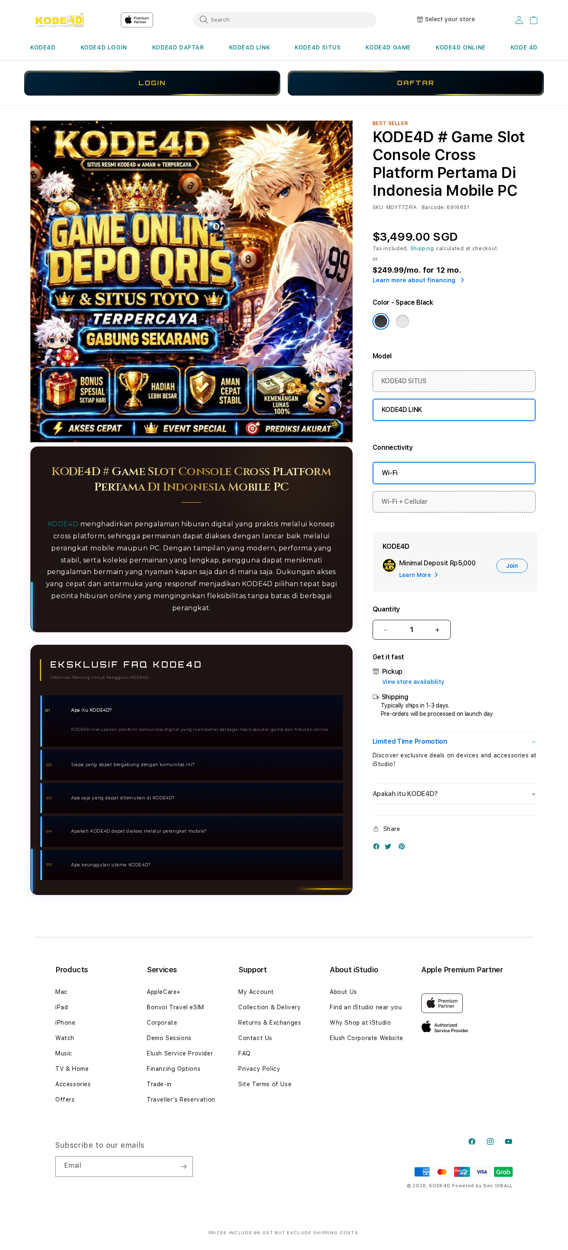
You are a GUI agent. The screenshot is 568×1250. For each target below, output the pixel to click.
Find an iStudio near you (366, 1007)
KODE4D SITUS (318, 47)
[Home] (59, 19)
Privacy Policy (259, 1068)
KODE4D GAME (388, 47)
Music (63, 1053)
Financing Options (173, 1068)
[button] (43, 47)
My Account (256, 992)
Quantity (386, 609)
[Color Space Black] (381, 321)
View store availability (413, 681)
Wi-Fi (390, 473)
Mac (61, 992)
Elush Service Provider (180, 1053)
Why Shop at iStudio (360, 1022)
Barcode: (433, 207)
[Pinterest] (404, 848)
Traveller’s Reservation (181, 1099)
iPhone (65, 1022)
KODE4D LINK (249, 47)
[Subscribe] (183, 1166)
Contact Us (255, 1038)
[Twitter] (390, 848)
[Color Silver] (402, 321)
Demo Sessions (169, 1038)
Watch (64, 1038)
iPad (61, 1007)
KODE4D (43, 47)
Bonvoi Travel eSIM (175, 1007)
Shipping (422, 248)
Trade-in (159, 1084)
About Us (343, 992)
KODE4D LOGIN (104, 47)
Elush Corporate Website (366, 1038)
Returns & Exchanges (269, 1022)
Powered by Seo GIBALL (482, 1185)
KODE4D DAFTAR (178, 47)
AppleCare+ (164, 992)
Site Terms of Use (264, 1084)
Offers (65, 1099)
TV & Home (72, 1068)
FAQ (244, 1053)
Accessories (73, 1084)
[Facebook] (378, 848)
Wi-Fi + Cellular (404, 501)
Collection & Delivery (269, 1007)
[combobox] (284, 19)
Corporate (162, 1022)
